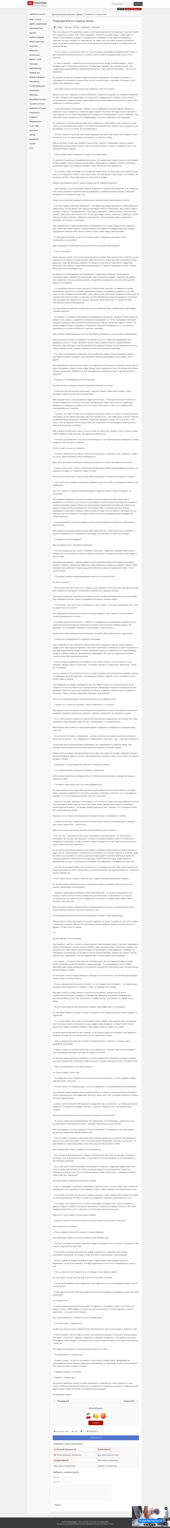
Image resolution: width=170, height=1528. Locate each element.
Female (32, 143)
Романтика (34, 90)
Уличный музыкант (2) (66, 1449)
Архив (128, 9)
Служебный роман (37, 99)
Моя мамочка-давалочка (108, 1460)
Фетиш (32, 135)
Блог (31, 148)
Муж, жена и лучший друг (65, 1466)
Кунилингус (34, 55)
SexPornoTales (72, 1522)
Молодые (33, 64)
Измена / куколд (36, 37)
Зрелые (32, 33)
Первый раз (34, 72)
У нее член (34, 126)
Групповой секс (36, 28)
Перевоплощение (37, 77)
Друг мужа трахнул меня (107, 1455)
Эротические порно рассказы (63, 14)
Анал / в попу (35, 19)
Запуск (95, 1423)
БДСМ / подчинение (38, 24)
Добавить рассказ (38, 14)
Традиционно (35, 121)
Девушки (136, 9)
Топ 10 (120, 9)
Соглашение (104, 1522)
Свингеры (33, 95)
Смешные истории (37, 108)
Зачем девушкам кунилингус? (69, 1455)
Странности (34, 112)
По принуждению (37, 86)
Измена (79, 14)
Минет (76, 27)
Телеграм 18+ (96, 1438)
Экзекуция (34, 139)
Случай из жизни (37, 103)
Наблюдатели (35, 68)
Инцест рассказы (36, 41)
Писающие (34, 81)
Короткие (33, 50)
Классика (33, 46)
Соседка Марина (61, 1460)
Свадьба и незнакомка (107, 1466)
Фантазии (33, 130)
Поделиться (93, 1431)
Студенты (33, 117)
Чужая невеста (103, 1449)
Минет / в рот (35, 59)
